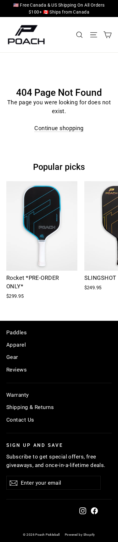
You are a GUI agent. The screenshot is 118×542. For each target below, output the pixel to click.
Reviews (16, 369)
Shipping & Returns (30, 407)
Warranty (17, 395)
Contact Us (20, 420)
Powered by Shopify (80, 534)
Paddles (16, 332)
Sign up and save (34, 445)
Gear (12, 357)
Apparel (16, 345)
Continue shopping (59, 128)
